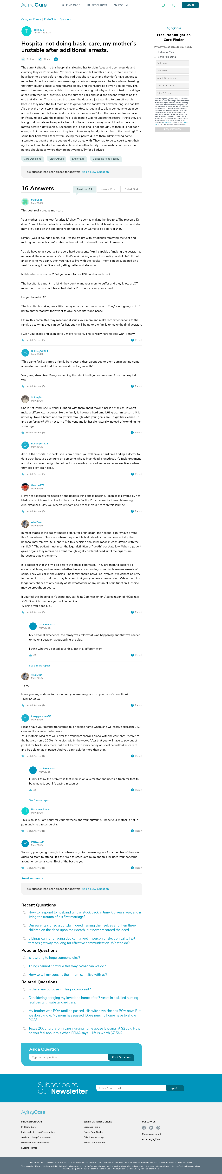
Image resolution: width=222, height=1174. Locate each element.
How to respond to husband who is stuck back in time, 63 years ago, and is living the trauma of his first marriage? (85, 914)
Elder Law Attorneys (94, 1137)
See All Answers (31, 878)
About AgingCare (151, 1139)
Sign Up (175, 1088)
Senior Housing (167, 57)
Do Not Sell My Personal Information (143, 1168)
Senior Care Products (94, 1142)
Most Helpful (84, 189)
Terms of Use (104, 1168)
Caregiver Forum (92, 1127)
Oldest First (131, 189)
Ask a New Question (95, 172)
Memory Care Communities (35, 1142)
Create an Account (151, 1134)
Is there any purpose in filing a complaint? (59, 989)
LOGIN (190, 5)
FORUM (123, 5)
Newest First (108, 189)
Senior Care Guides (93, 1132)
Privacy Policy (167, 122)
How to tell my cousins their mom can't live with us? (67, 974)
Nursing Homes (29, 1147)
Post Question (121, 1057)
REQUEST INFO (172, 129)
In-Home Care (166, 52)
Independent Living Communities (38, 1132)
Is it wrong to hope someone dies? (54, 957)
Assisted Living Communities (36, 1137)
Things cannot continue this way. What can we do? (67, 966)
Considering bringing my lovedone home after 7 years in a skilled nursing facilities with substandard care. (83, 1000)
